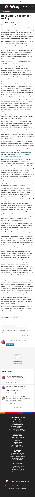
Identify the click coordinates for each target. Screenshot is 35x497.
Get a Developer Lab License (17, 429)
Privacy (18, 485)
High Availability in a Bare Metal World (16, 396)
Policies (14, 485)
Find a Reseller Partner (17, 466)
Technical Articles (7, 11)
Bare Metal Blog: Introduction (14, 376)
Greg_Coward (9, 398)
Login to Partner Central (17, 471)
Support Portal (17, 460)
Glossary (17, 440)
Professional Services (17, 455)
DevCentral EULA (18, 428)
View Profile (10, 344)
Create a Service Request (17, 456)
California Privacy (26, 485)
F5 (18, 141)
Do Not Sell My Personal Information (17, 488)
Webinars (17, 444)
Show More (18, 407)
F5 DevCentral (18, 156)
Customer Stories (17, 442)
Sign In (31, 6)
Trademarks (8, 485)
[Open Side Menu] (2, 7)
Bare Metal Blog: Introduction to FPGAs (16, 386)
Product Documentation (17, 437)
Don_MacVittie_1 (10, 340)
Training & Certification (17, 447)
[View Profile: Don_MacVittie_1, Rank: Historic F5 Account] (3, 342)
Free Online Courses (17, 445)
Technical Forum (17, 421)
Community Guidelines (17, 426)
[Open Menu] (33, 11)
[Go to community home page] (11, 7)
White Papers (17, 439)
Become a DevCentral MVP (17, 431)
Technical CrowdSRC (18, 424)
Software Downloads (17, 458)
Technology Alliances (17, 468)
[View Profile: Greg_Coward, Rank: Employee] (3, 398)
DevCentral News (18, 420)
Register (25, 6)
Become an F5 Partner (17, 469)
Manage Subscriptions (17, 453)
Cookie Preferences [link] (17, 491)
